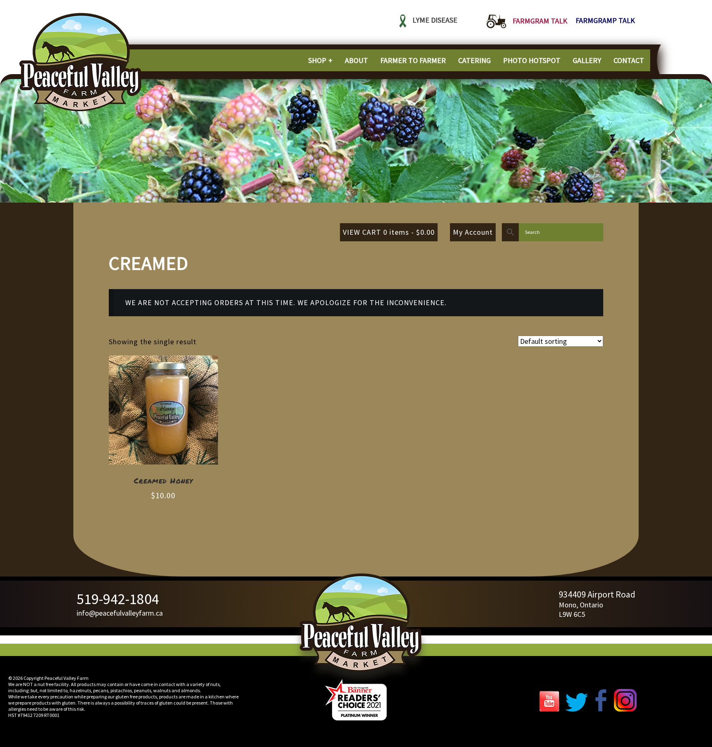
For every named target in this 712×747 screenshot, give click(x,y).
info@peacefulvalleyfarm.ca (120, 613)
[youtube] (551, 709)
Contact (629, 60)
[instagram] (625, 709)
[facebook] (601, 709)
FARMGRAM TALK (540, 21)
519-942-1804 (118, 599)
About (356, 60)
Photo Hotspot (531, 60)
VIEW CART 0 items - (389, 232)
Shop (317, 60)
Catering (474, 60)
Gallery (587, 60)
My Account (473, 232)
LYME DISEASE (434, 20)
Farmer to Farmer (413, 60)
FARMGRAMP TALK (605, 21)
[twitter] (576, 709)
